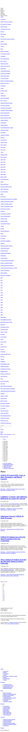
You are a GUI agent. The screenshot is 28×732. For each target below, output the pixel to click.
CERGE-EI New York (5, 29)
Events (2, 233)
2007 (2, 300)
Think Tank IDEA (4, 413)
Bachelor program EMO (6, 117)
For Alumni (3, 408)
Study (2, 48)
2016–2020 (3, 147)
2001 (2, 314)
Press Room (3, 34)
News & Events (4, 376)
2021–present (3, 144)
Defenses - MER (4, 396)
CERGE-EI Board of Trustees (7, 201)
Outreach (2, 243)
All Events (3, 383)
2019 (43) (5, 450)
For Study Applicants (5, 405)
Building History (4, 371)
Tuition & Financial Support (7, 103)
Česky (2, 431)
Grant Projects (4, 140)
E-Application (4, 336)
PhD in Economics (5, 51)
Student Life (3, 68)
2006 (2, 302)
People (2, 194)
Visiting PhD (3, 122)
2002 (2, 312)
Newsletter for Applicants (6, 108)
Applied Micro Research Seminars (8, 391)
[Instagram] (1, 663)
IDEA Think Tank (4, 189)
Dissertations (3, 174)
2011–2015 (3, 149)
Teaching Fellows (4, 250)
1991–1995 (3, 172)
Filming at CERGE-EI (5, 373)
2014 (2, 282)
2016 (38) (5, 453)
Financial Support (4, 63)
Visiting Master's (4, 125)
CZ (1, 433)
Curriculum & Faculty (5, 53)
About (2, 16)
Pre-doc (2, 93)
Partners (2, 31)
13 (3, 595)
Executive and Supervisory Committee (9, 199)
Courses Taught (4, 258)
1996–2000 (3, 169)
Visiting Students (4, 120)
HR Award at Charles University (8, 39)
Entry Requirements (5, 58)
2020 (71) (5, 448)
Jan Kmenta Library (5, 327)
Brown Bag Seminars (5, 403)
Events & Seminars (5, 381)
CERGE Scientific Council (6, 204)
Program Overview (5, 83)
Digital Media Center (5, 364)
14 (3, 596)
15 (3, 597)
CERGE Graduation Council (7, 206)
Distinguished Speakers (6, 415)
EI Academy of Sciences (6, 24)
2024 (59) (5, 443)
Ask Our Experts (4, 191)
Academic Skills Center (6, 354)
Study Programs (4, 26)
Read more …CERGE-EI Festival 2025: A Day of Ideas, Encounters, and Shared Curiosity (13, 489)
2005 (2, 304)
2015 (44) (5, 454)
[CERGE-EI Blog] (1, 661)
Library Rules (3, 346)
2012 (2, 287)
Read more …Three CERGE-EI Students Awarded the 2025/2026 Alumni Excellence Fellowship (12, 575)
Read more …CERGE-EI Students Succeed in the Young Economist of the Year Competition (13, 552)
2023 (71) (5, 445)
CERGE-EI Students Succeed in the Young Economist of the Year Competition (13, 539)
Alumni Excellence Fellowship (7, 569)
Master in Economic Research (7, 80)
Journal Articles (4, 142)
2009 (2, 295)
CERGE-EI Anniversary (6, 423)
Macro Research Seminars (6, 386)
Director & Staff (4, 221)
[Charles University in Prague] (14, 645)
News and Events (4, 436)
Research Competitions (5, 275)
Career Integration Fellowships (7, 260)
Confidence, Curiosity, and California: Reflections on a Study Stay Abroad (14, 497)
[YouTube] (1, 659)
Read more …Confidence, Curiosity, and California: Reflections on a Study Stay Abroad (12, 509)
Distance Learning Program (6, 263)
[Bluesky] (2, 666)
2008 (2, 297)
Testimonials (3, 255)
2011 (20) (5, 459)
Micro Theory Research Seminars (8, 388)
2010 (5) (5, 461)
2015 (2, 280)
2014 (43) (5, 456)
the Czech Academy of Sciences (12, 623)
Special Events (4, 398)
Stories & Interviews (5, 231)
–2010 (2, 152)
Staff (2, 344)
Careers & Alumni (4, 78)
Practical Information (5, 112)
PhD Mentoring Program (6, 319)
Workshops (3, 361)
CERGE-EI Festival (5, 418)
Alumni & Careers (4, 130)
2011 (2, 290)
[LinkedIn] (1, 651)
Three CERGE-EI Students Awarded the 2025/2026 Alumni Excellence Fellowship (13, 561)
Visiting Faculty (4, 218)
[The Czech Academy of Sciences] (9, 649)
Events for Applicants (5, 105)
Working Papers (4, 154)
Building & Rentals (5, 366)
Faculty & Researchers (5, 216)
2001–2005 (3, 167)
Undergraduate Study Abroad (7, 127)
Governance (3, 196)
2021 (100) (5, 447)
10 (3, 591)
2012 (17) (5, 458)
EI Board (2, 211)
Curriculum (3, 85)
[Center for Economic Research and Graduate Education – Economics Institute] (6, 4)
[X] (2, 657)
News (2, 378)
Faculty (2, 88)
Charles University (14, 622)
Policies (2, 41)
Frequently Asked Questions (7, 110)
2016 (2, 277)
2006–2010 (3, 164)
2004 (2, 307)
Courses (2, 359)
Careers (2, 36)
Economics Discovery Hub (6, 322)
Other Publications (4, 179)
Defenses (2, 393)
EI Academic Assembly (6, 213)
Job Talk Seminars (4, 410)
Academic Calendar (5, 135)
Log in (2, 429)
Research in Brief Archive (6, 186)
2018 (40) (5, 451)
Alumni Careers (4, 90)
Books (2, 181)
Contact (2, 46)
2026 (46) (5, 441)
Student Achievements (5, 73)
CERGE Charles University (7, 21)
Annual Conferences (5, 270)
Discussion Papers (4, 184)
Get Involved (3, 236)
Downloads (3, 132)
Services (2, 349)
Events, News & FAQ (5, 66)
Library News (4, 341)
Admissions (3, 56)
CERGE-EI (3, 19)
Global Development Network (7, 265)
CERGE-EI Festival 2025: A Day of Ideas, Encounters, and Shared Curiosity (13, 477)
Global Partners (4, 272)
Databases (3, 334)
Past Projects (3, 317)
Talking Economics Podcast (6, 245)
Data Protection (4, 44)
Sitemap (2, 728)
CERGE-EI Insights (5, 248)
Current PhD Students (5, 71)
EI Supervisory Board (5, 208)
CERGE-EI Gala (4, 420)
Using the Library (4, 329)
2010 (2, 292)
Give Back (3, 238)
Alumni (2, 226)
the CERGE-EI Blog (14, 503)
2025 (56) (5, 442)
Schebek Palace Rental (5, 368)
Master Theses (4, 176)
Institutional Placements (6, 253)
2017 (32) (5, 452)
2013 (2, 285)
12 (3, 594)
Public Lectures (4, 400)
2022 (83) (5, 446)
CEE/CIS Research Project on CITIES (9, 268)
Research (2, 137)
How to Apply (4, 61)
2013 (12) (5, 457)
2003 (2, 309)
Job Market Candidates (5, 240)
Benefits (2, 228)
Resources (3, 324)
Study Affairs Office (5, 76)
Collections (3, 351)
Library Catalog (4, 332)
